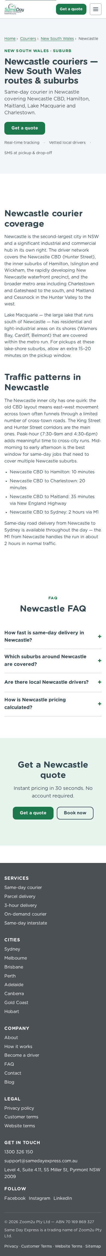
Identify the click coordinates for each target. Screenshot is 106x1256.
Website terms (19, 1126)
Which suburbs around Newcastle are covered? (45, 660)
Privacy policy (19, 1108)
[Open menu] (96, 9)
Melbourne (15, 958)
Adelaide (13, 985)
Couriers (28, 39)
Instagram (39, 1198)
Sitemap (93, 1246)
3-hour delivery (20, 905)
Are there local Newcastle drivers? (46, 682)
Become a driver (21, 1055)
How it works (18, 1047)
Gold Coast (16, 1003)
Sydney (12, 949)
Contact (12, 1073)
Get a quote (71, 9)
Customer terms (21, 1117)
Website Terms (68, 1246)
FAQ (9, 1064)
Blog (9, 1082)
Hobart (11, 1012)
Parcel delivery (19, 896)
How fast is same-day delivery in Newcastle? (44, 637)
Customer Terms (36, 1246)
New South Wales (57, 39)
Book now (75, 813)
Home (9, 39)
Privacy (11, 1246)
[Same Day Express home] (14, 9)
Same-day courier (23, 887)
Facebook (15, 1198)
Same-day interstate (25, 923)
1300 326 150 (18, 1152)
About (11, 1038)
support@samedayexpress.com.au (40, 1161)
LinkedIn (63, 1198)
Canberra (14, 994)
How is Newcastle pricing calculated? (35, 704)
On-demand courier (25, 914)
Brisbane (13, 967)
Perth (10, 976)
